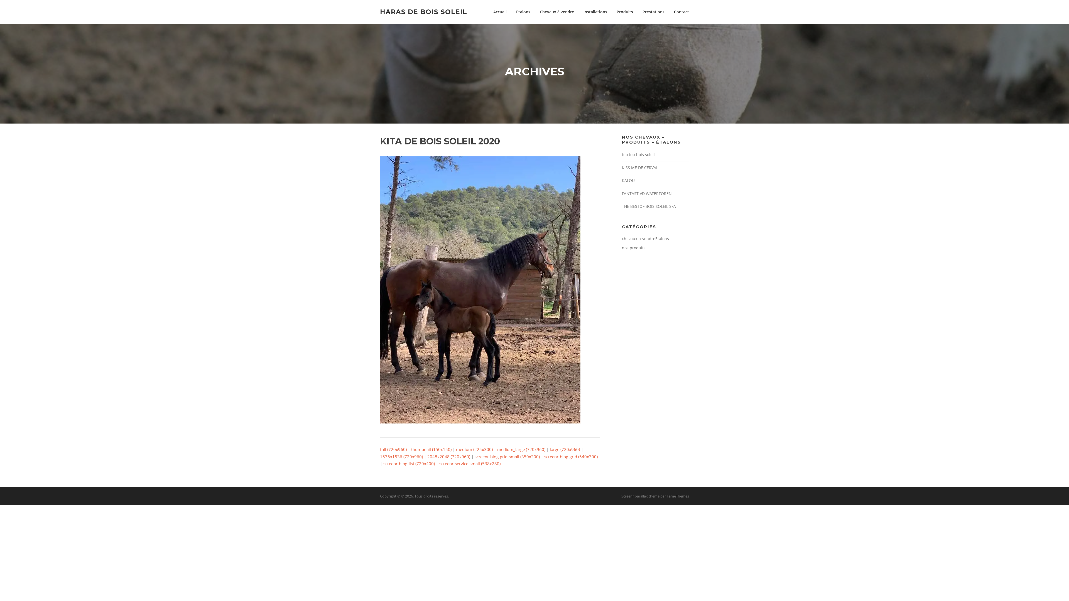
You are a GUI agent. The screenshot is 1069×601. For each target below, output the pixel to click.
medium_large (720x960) (521, 449)
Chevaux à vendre (557, 11)
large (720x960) (565, 449)
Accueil (500, 11)
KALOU (628, 180)
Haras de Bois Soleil (423, 12)
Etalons (523, 11)
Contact (681, 11)
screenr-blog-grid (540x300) (571, 456)
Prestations (654, 11)
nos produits (634, 247)
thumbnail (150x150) (431, 449)
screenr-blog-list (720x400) (409, 463)
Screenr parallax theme (640, 496)
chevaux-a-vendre (638, 238)
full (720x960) (393, 449)
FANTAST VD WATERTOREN (647, 193)
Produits (625, 11)
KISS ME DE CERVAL (640, 167)
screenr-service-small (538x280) (470, 463)
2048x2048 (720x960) (448, 456)
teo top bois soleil (638, 154)
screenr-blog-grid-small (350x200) (507, 456)
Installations (595, 11)
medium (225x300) (474, 449)
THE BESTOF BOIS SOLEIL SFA (649, 206)
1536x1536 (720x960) (401, 456)
